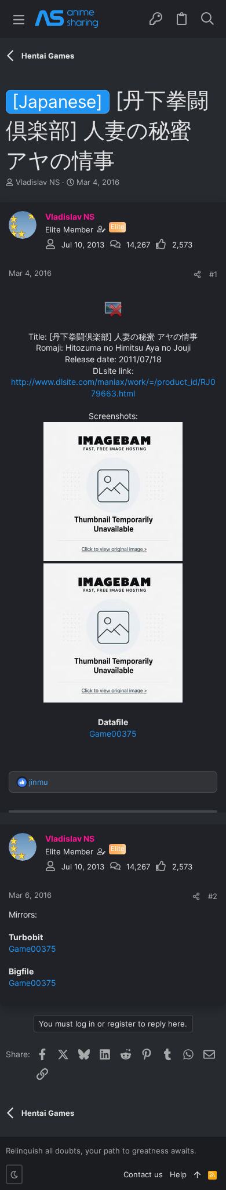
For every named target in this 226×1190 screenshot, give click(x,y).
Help (178, 1174)
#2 (212, 896)
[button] (19, 19)
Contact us (143, 1174)
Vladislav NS (38, 182)
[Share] (197, 274)
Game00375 (113, 733)
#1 (213, 274)
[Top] (197, 1174)
